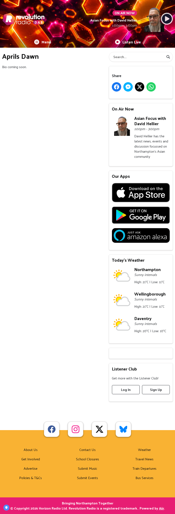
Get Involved (30, 459)
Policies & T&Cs (30, 478)
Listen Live (131, 41)
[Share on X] (139, 87)
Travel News (144, 459)
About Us (31, 450)
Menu (46, 41)
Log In (126, 389)
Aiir (161, 508)
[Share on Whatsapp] (151, 87)
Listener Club (124, 369)
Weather (144, 450)
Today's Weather (128, 260)
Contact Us (87, 450)
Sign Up (156, 389)
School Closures (87, 459)
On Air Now (123, 109)
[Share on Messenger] (128, 87)
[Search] (168, 56)
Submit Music (87, 468)
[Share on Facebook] (116, 87)
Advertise (30, 468)
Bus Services (144, 478)
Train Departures (144, 468)
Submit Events (87, 478)
